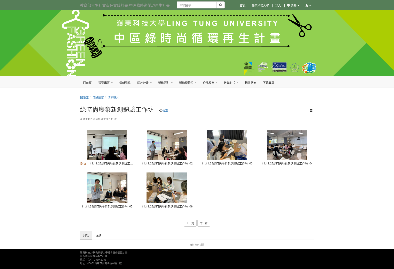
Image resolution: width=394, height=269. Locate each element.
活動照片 (113, 97)
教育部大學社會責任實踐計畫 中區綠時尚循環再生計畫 (125, 5)
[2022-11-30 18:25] (107, 145)
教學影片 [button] (230, 82)
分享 (165, 110)
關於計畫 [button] (143, 82)
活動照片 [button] (164, 82)
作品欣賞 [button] (209, 82)
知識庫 (84, 97)
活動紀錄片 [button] (186, 82)
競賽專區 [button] (104, 82)
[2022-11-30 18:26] (287, 145)
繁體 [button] (293, 5)
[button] (308, 5)
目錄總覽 (98, 97)
